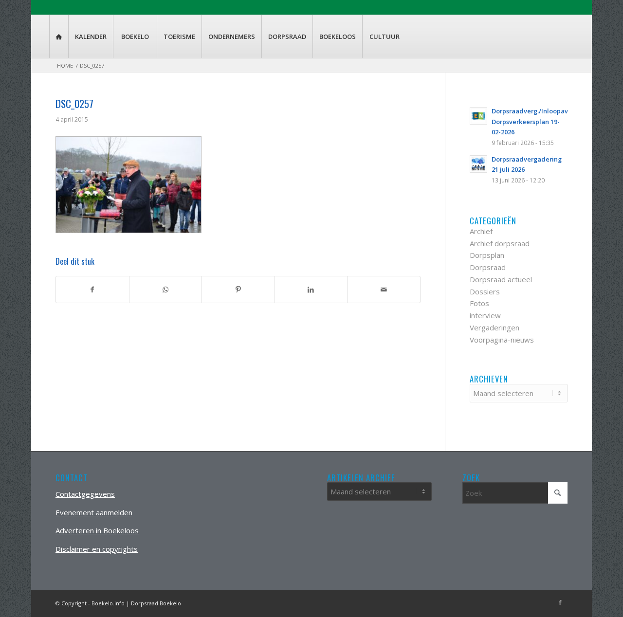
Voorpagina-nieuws (502, 340)
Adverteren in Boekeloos (97, 530)
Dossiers (485, 291)
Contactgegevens (85, 494)
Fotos (479, 303)
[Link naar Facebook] (560, 602)
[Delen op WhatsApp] (165, 289)
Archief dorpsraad (500, 243)
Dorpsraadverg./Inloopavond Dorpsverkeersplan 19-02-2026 (536, 121)
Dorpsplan (487, 255)
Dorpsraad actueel (501, 279)
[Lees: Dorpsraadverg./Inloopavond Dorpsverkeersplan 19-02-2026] (478, 116)
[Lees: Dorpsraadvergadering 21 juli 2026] (478, 164)
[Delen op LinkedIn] (311, 289)
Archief (481, 231)
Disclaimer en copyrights (96, 549)
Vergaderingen (494, 327)
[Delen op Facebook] (92, 289)
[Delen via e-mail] (384, 289)
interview (485, 315)
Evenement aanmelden (93, 512)
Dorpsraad (488, 267)
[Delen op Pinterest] (238, 289)
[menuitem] (58, 36)
